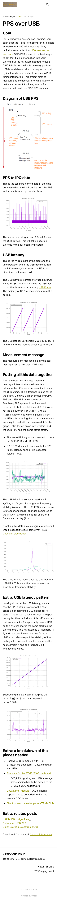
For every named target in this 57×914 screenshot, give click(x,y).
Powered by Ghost (28, 896)
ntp (20, 17)
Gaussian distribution (14, 533)
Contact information (41, 834)
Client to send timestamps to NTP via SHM (30, 803)
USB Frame (45, 287)
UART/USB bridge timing (16, 819)
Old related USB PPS (14, 823)
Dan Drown (10, 17)
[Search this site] (47, 4)
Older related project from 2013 (20, 827)
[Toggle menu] (52, 4)
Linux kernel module (18, 790)
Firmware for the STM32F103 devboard (29, 773)
